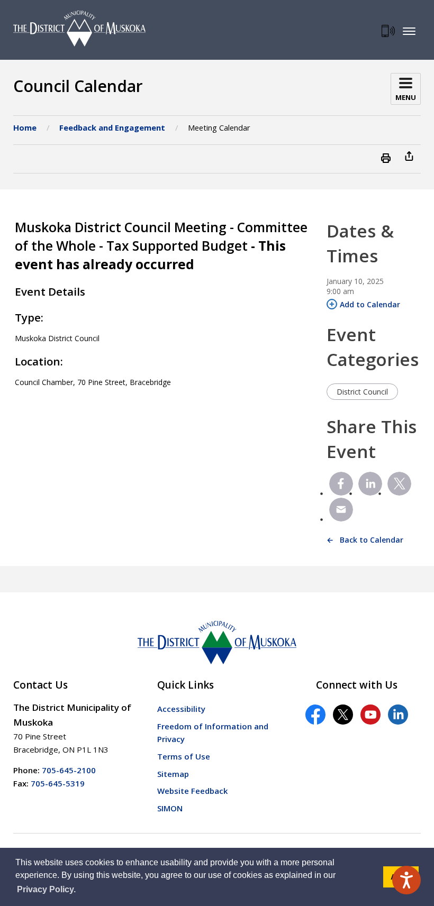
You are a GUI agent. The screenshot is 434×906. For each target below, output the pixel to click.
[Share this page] (409, 155)
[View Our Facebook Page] (315, 714)
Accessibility (181, 708)
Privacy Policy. (46, 889)
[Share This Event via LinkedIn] (370, 484)
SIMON (170, 808)
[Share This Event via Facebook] (341, 484)
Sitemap (173, 773)
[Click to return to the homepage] (79, 29)
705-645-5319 (58, 783)
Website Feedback (192, 790)
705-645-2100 (69, 770)
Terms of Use (183, 756)
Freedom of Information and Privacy (212, 733)
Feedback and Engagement (112, 127)
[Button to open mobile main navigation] (409, 30)
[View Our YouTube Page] (370, 714)
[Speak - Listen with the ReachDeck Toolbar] (406, 880)
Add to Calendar (370, 304)
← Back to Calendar (365, 540)
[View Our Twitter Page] (343, 714)
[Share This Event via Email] (341, 509)
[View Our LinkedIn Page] (398, 714)
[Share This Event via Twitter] (399, 484)
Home (25, 127)
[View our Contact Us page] (388, 31)
